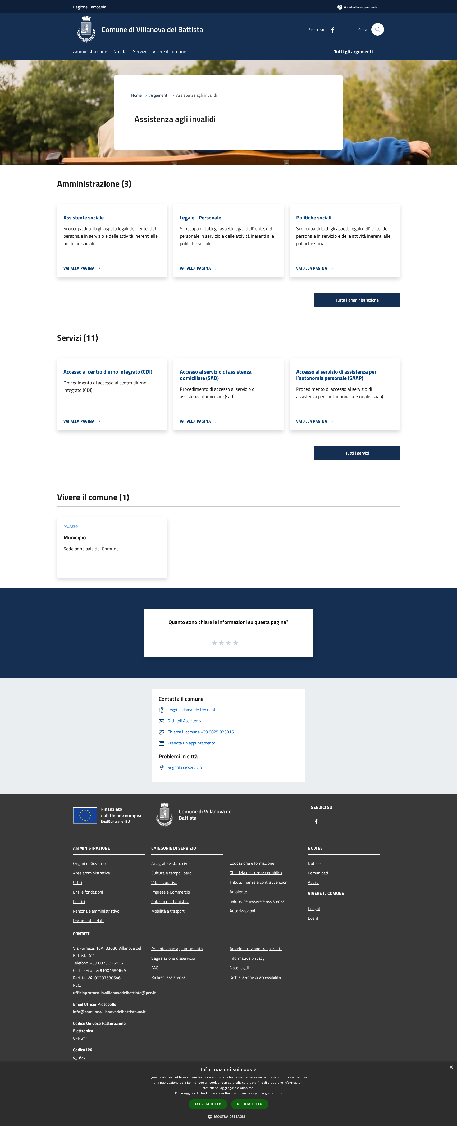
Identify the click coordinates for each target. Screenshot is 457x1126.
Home (136, 95)
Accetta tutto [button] (208, 1104)
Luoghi (314, 908)
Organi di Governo (89, 863)
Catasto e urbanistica (170, 901)
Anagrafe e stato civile (171, 863)
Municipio (74, 537)
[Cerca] (377, 29)
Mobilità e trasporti (168, 911)
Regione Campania (89, 7)
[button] (228, 1116)
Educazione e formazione (252, 863)
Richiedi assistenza (168, 977)
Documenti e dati (88, 920)
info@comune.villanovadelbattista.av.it (109, 1011)
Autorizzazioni (242, 911)
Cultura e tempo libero (171, 873)
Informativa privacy (247, 958)
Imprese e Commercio (170, 892)
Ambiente (238, 892)
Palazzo (70, 526)
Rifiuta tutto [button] (249, 1104)
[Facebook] (330, 29)
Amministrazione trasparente (256, 948)
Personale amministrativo (96, 911)
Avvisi (313, 882)
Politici (79, 901)
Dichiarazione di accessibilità (255, 977)
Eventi (313, 918)
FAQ (155, 967)
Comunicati (318, 873)
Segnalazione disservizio (173, 958)
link (279, 1093)
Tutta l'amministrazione (357, 300)
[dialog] (228, 1094)
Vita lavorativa (164, 882)
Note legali (239, 967)
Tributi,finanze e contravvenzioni (259, 882)
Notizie (314, 863)
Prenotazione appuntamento (177, 948)
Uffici (77, 882)
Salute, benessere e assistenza (257, 901)
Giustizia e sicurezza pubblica (256, 872)
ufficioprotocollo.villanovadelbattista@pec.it (114, 992)
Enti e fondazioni (88, 892)
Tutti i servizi (357, 453)
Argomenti (158, 95)
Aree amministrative (91, 873)
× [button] (451, 1067)
